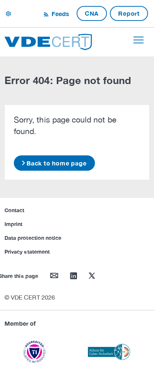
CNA (92, 13)
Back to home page (57, 163)
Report (129, 13)
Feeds (59, 13)
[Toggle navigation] (138, 40)
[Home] (48, 41)
